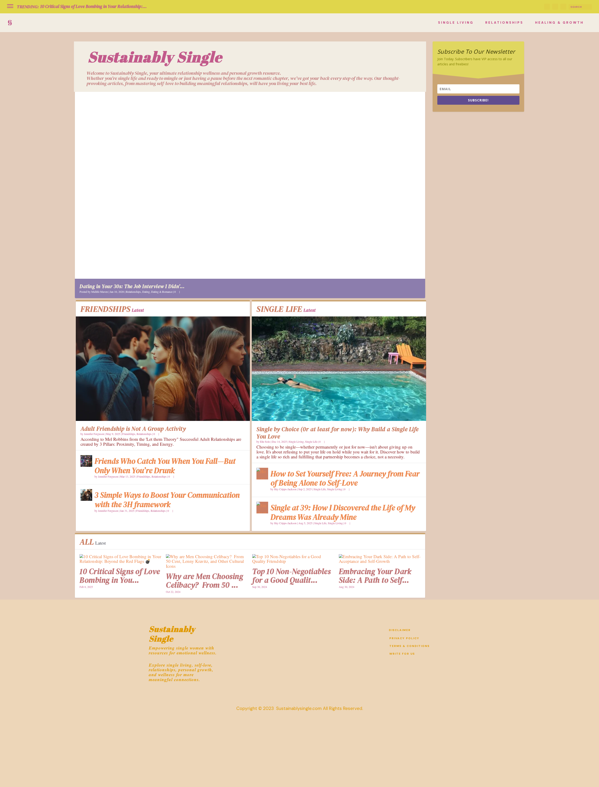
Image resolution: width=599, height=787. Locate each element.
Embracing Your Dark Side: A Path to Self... (375, 575)
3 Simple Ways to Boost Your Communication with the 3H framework (167, 500)
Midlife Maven (99, 291)
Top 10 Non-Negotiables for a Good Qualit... (291, 575)
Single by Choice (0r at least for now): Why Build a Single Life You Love (337, 432)
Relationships (504, 23)
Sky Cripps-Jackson (285, 489)
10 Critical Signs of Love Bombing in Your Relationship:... (93, 6)
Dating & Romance (161, 291)
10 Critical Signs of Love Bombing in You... (120, 575)
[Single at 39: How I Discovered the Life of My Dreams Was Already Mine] (262, 507)
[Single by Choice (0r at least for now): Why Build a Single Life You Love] (339, 368)
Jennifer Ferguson (94, 434)
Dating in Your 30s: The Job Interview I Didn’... (132, 286)
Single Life (311, 441)
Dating (146, 291)
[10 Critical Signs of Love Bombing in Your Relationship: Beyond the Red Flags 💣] (120, 559)
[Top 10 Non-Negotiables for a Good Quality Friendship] (293, 559)
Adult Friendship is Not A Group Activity (133, 429)
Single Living (456, 23)
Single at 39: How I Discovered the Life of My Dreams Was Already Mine (342, 512)
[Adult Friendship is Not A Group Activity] (163, 368)
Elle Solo (265, 441)
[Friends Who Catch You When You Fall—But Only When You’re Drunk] (86, 461)
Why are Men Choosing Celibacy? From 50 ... (204, 580)
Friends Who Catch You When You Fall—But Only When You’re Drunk (165, 466)
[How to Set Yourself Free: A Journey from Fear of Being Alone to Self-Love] (262, 473)
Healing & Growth (559, 23)
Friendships (128, 434)
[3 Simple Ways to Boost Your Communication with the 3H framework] (86, 495)
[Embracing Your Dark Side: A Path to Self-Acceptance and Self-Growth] (379, 559)
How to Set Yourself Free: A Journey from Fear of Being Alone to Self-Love (345, 478)
